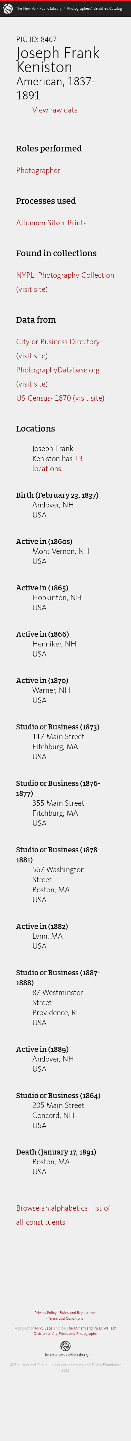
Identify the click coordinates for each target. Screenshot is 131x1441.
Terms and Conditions (65, 1319)
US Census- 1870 (43, 399)
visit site (31, 290)
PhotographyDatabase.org (58, 370)
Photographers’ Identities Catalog (94, 9)
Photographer (38, 171)
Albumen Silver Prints (51, 223)
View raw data (55, 110)
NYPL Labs (43, 1328)
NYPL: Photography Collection (65, 276)
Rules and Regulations (78, 1313)
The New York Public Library (38, 9)
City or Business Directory (58, 342)
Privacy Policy (45, 1313)
